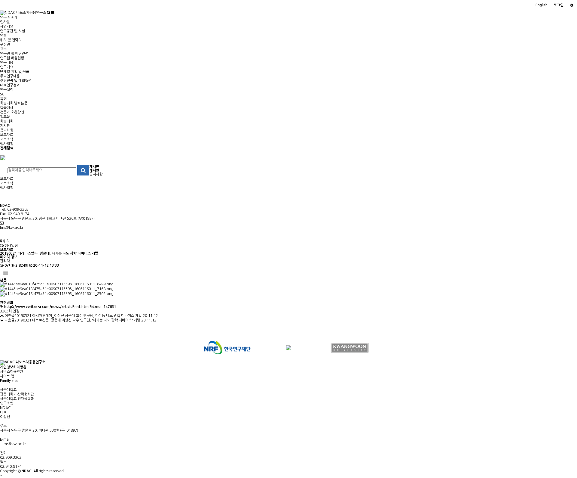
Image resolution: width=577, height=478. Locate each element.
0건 (7, 265)
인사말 (5, 22)
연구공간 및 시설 (12, 31)
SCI (2, 94)
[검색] (48, 12)
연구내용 (6, 62)
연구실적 (6, 90)
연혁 (3, 35)
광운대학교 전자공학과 (17, 399)
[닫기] (2, 157)
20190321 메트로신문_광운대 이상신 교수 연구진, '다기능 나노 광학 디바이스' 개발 (77, 320)
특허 (3, 99)
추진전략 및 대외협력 (16, 80)
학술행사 (6, 108)
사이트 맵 (7, 376)
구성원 (5, 44)
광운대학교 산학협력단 (17, 394)
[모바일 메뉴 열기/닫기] (52, 12)
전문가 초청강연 (12, 112)
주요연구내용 (10, 76)
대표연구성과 (10, 85)
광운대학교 (8, 390)
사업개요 (6, 26)
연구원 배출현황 (12, 58)
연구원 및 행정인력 (14, 53)
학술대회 (6, 121)
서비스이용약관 (11, 372)
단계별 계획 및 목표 (14, 71)
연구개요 (6, 67)
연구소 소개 (8, 17)
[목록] (5, 273)
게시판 (5, 126)
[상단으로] (1, 475)
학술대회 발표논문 (13, 103)
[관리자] (571, 5)
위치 (6, 241)
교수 (3, 49)
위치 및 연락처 (11, 40)
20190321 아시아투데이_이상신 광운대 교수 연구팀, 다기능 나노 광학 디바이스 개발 (78, 316)
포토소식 (6, 139)
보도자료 (6, 135)
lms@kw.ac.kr (11, 227)
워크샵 (5, 117)
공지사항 (6, 130)
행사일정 (6, 144)
